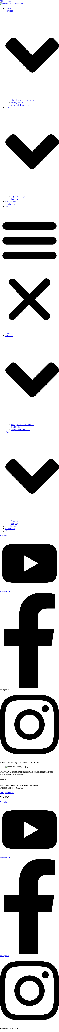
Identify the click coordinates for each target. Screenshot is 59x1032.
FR (6, 206)
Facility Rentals (17, 102)
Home (8, 8)
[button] (29, 270)
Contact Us (10, 204)
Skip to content (6, 1)
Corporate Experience (20, 105)
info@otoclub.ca (7, 792)
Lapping (14, 199)
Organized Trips (18, 196)
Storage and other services (22, 100)
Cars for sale (10, 201)
